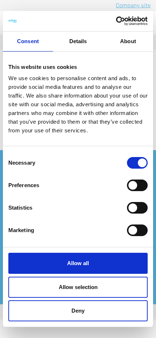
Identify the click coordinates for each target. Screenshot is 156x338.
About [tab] (128, 41)
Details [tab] (78, 41)
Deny (78, 311)
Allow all (78, 263)
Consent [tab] (28, 41)
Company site (133, 5)
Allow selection (78, 287)
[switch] (137, 185)
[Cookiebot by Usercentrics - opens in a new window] (116, 21)
